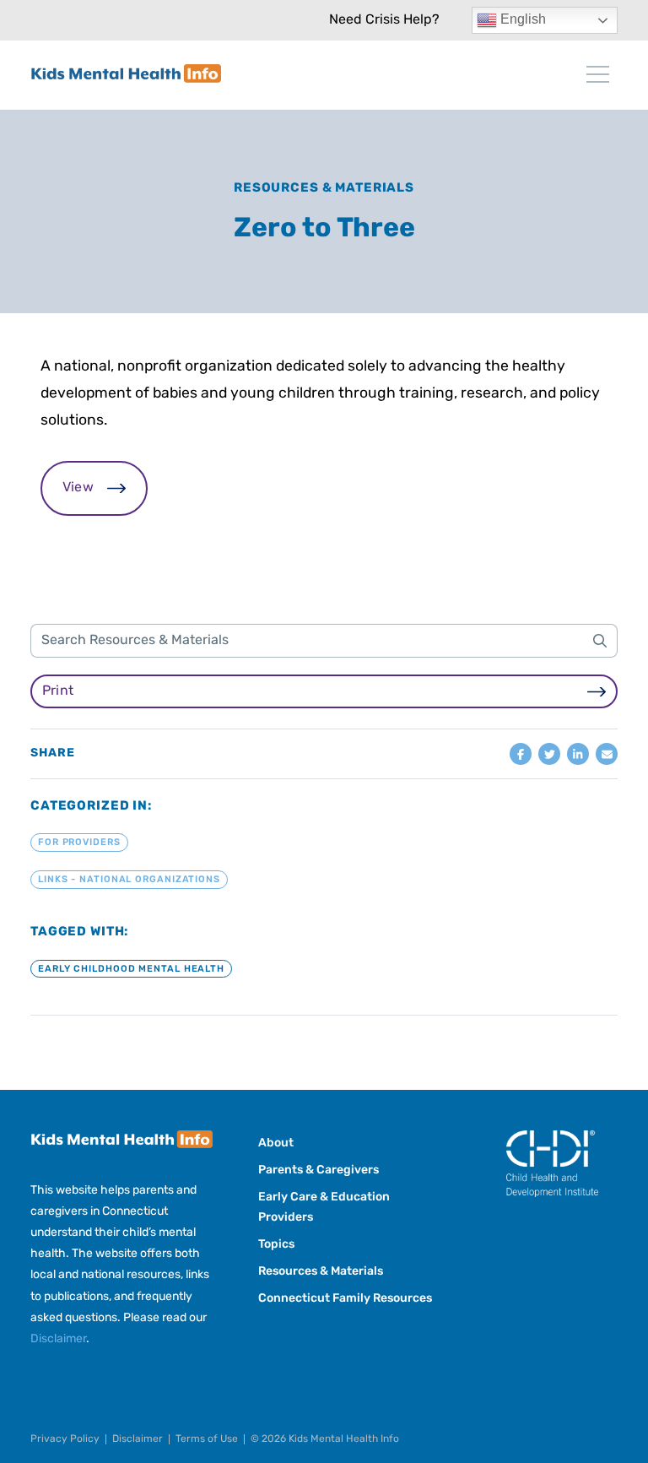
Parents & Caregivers (318, 1170)
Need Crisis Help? (384, 20)
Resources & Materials (324, 188)
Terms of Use (207, 1439)
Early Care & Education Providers (324, 1207)
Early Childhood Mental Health (131, 968)
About (276, 1143)
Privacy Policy (65, 1439)
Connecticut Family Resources (345, 1298)
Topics (276, 1244)
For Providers (79, 843)
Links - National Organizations (129, 880)
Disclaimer (58, 1339)
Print (57, 691)
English (521, 19)
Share (52, 754)
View (78, 488)
